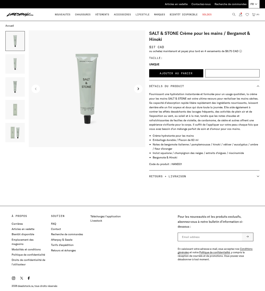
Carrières (17, 223)
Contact (56, 229)
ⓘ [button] (240, 51)
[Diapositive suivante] (138, 89)
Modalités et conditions (26, 249)
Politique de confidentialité (28, 254)
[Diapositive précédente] (35, 89)
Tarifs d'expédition (62, 245)
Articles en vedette (176, 4)
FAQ (53, 223)
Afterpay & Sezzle (61, 239)
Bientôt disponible (23, 234)
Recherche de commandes (231, 4)
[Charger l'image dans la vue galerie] (15, 41)
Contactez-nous (201, 4)
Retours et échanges (63, 250)
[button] (83, 14)
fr (252, 4)
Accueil (9, 25)
